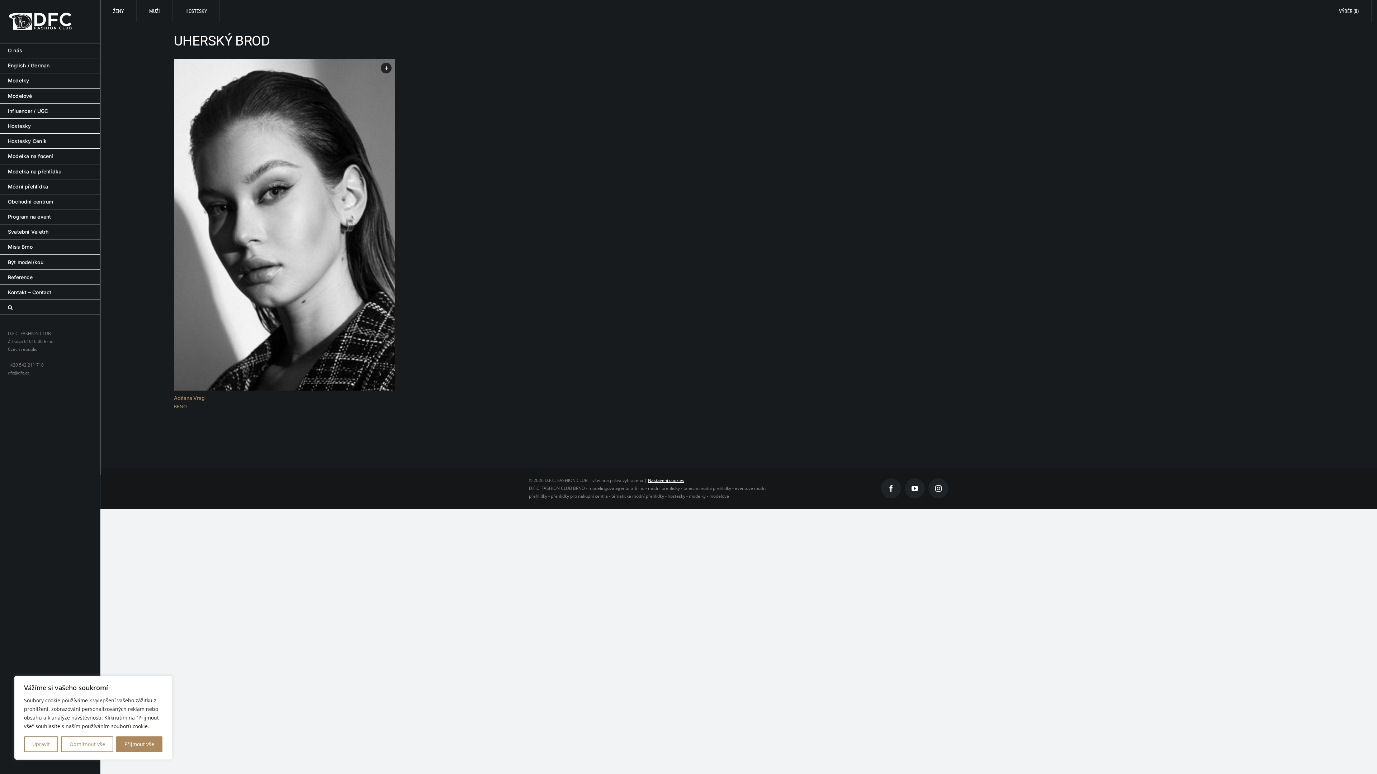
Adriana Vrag (189, 398)
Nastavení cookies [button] (666, 480)
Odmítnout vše (87, 744)
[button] (50, 307)
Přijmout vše (139, 744)
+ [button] (386, 68)
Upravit (41, 744)
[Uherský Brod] (284, 225)
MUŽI (154, 11)
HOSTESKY (196, 11)
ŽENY (118, 11)
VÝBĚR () (1349, 11)
